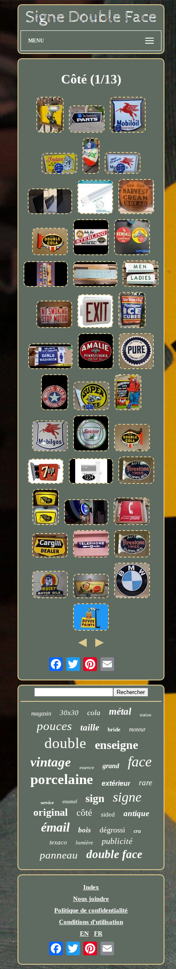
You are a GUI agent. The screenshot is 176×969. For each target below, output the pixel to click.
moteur (137, 729)
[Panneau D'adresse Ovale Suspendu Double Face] (91, 471)
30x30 (69, 713)
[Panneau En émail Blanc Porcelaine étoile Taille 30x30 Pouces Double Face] (54, 393)
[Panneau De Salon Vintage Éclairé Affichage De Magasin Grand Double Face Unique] (46, 507)
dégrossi (112, 830)
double (65, 743)
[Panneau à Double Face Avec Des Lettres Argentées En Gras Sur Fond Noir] (50, 202)
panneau (59, 855)
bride (114, 729)
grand (111, 765)
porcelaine (61, 779)
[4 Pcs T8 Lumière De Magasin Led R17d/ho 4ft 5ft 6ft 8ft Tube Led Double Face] (95, 198)
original (50, 812)
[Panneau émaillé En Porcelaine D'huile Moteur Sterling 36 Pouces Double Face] (91, 238)
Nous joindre (91, 898)
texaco (58, 842)
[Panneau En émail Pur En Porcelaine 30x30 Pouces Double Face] (136, 352)
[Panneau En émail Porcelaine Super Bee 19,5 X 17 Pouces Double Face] (91, 397)
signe (127, 797)
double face (114, 854)
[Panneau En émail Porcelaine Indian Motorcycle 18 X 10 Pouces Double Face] (59, 164)
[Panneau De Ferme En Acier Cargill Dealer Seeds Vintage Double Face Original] (50, 546)
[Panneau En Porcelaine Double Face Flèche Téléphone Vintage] (91, 544)
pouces (54, 726)
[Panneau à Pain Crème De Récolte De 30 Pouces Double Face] (136, 197)
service (47, 802)
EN (84, 933)
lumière (84, 842)
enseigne (116, 744)
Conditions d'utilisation (91, 921)
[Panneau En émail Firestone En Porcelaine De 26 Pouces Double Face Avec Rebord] (136, 471)
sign (94, 798)
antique (136, 813)
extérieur (116, 783)
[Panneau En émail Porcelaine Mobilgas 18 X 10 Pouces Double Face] (122, 163)
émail (55, 827)
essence (86, 767)
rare (145, 782)
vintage (50, 761)
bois (84, 830)
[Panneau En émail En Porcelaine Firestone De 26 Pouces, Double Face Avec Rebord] (132, 544)
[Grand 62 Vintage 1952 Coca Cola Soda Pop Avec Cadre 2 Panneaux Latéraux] (91, 587)
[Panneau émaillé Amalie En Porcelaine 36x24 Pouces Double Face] (95, 352)
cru (137, 831)
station (145, 715)
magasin (41, 713)
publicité (117, 841)
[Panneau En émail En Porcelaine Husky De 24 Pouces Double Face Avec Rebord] (50, 585)
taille (89, 727)
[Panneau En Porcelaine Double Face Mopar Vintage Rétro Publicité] (91, 156)
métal (120, 711)
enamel (69, 802)
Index (91, 887)
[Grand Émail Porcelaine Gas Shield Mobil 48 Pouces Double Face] (50, 437)
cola (93, 712)
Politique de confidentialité (91, 910)
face (140, 761)
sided (108, 814)
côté (84, 812)
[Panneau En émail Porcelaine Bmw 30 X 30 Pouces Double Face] (132, 581)
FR (98, 933)
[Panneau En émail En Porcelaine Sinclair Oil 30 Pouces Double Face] (91, 434)
